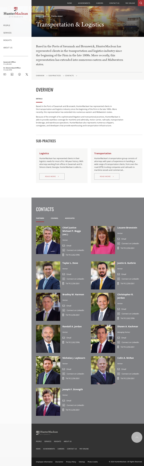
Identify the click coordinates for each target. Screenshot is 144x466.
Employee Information (44, 462)
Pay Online (130, 3)
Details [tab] (39, 99)
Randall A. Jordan (72, 326)
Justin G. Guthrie (126, 263)
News (69, 3)
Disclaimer (59, 462)
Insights (7, 40)
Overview (40, 75)
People (6, 25)
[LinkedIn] (12, 74)
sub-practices (54, 75)
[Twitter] (26, 74)
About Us (7, 47)
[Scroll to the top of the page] (136, 437)
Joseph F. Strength (72, 389)
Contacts (69, 75)
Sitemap (82, 462)
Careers (99, 3)
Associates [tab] (70, 218)
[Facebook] (19, 74)
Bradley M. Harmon (73, 294)
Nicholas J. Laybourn (73, 357)
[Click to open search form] (141, 3)
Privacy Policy (71, 462)
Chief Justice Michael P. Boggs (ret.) (71, 231)
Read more (50, 176)
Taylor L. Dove (70, 263)
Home (38, 16)
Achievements (84, 3)
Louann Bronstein (127, 227)
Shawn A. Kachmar (127, 326)
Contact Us (114, 3)
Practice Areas (56, 16)
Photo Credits (93, 462)
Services (7, 33)
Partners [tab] (40, 218)
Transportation (102, 153)
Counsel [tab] (54, 218)
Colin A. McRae (125, 357)
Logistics (44, 153)
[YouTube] (4, 74)
